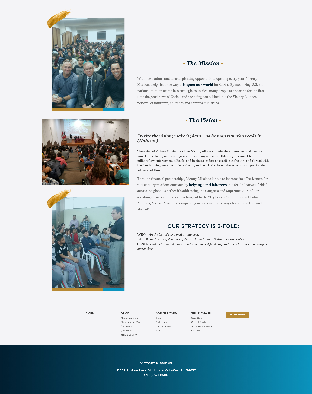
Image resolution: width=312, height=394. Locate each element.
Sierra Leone (163, 326)
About (126, 313)
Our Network (166, 313)
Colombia (161, 322)
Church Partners (200, 322)
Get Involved (201, 313)
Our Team (126, 326)
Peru (159, 317)
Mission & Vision (130, 317)
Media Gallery (129, 334)
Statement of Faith (131, 322)
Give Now (196, 317)
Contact (195, 330)
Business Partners (201, 326)
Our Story (126, 330)
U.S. (158, 330)
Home (90, 313)
